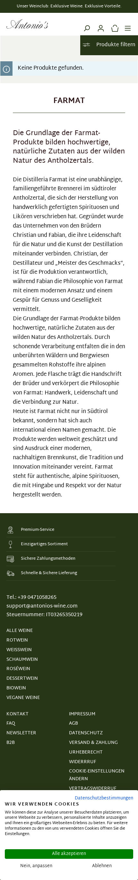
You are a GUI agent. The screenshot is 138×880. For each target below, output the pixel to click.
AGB (73, 724)
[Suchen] (87, 24)
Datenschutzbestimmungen (104, 798)
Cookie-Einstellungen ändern (97, 775)
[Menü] (128, 24)
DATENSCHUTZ (86, 733)
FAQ (10, 724)
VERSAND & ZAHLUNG (93, 743)
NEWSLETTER (21, 733)
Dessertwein (22, 679)
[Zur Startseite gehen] (27, 24)
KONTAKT (17, 714)
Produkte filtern (115, 45)
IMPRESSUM (82, 714)
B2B (10, 743)
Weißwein (19, 650)
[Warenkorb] (113, 24)
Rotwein (17, 640)
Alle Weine (19, 631)
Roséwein (18, 669)
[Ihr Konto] (101, 24)
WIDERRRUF (82, 762)
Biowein (16, 688)
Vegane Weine (23, 698)
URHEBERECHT (86, 752)
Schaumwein (22, 660)
